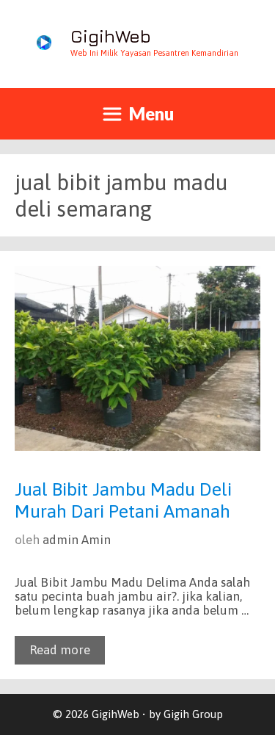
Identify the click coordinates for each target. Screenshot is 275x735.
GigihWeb (110, 36)
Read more (59, 649)
